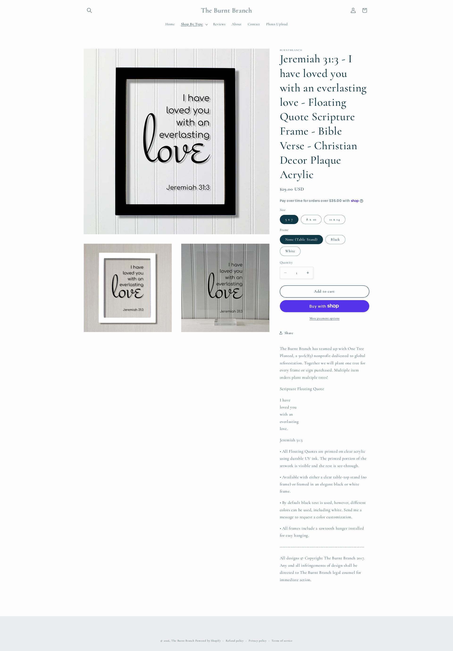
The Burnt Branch (182, 640)
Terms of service (282, 640)
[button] (89, 10)
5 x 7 (289, 219)
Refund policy (235, 640)
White (290, 251)
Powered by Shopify (208, 640)
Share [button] (289, 333)
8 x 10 (311, 219)
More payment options (325, 318)
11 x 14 (334, 219)
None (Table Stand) (301, 239)
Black (335, 239)
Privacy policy (258, 640)
